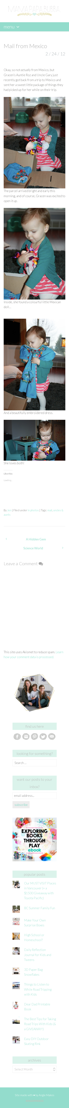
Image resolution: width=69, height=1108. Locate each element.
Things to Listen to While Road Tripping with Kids (38, 989)
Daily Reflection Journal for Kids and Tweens (37, 955)
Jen (9, 510)
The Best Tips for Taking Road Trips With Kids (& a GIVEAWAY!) (40, 1024)
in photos (33, 510)
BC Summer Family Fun (39, 908)
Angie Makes (46, 1095)
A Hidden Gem (36, 539)
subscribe (21, 805)
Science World (33, 548)
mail (49, 510)
